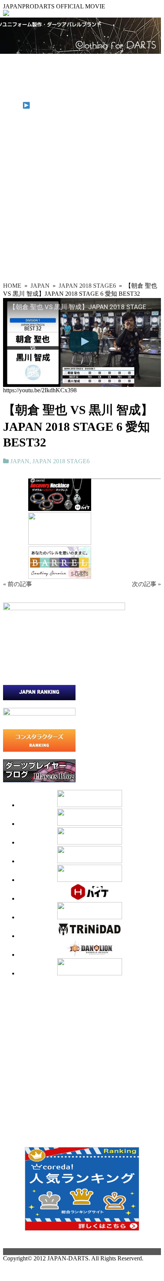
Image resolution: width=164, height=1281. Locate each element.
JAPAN (12, 72)
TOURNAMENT (25, 79)
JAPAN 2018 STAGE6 (61, 461)
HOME (12, 65)
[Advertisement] (82, 196)
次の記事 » (146, 584)
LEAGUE (15, 86)
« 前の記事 (17, 584)
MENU (13, 106)
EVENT (13, 93)
